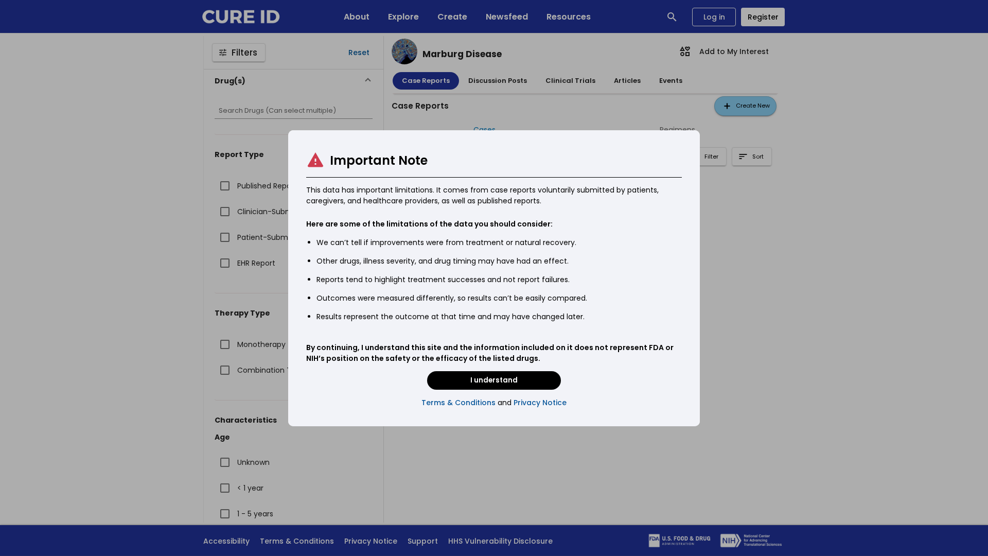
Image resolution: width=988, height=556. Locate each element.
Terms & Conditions (458, 402)
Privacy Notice (540, 402)
